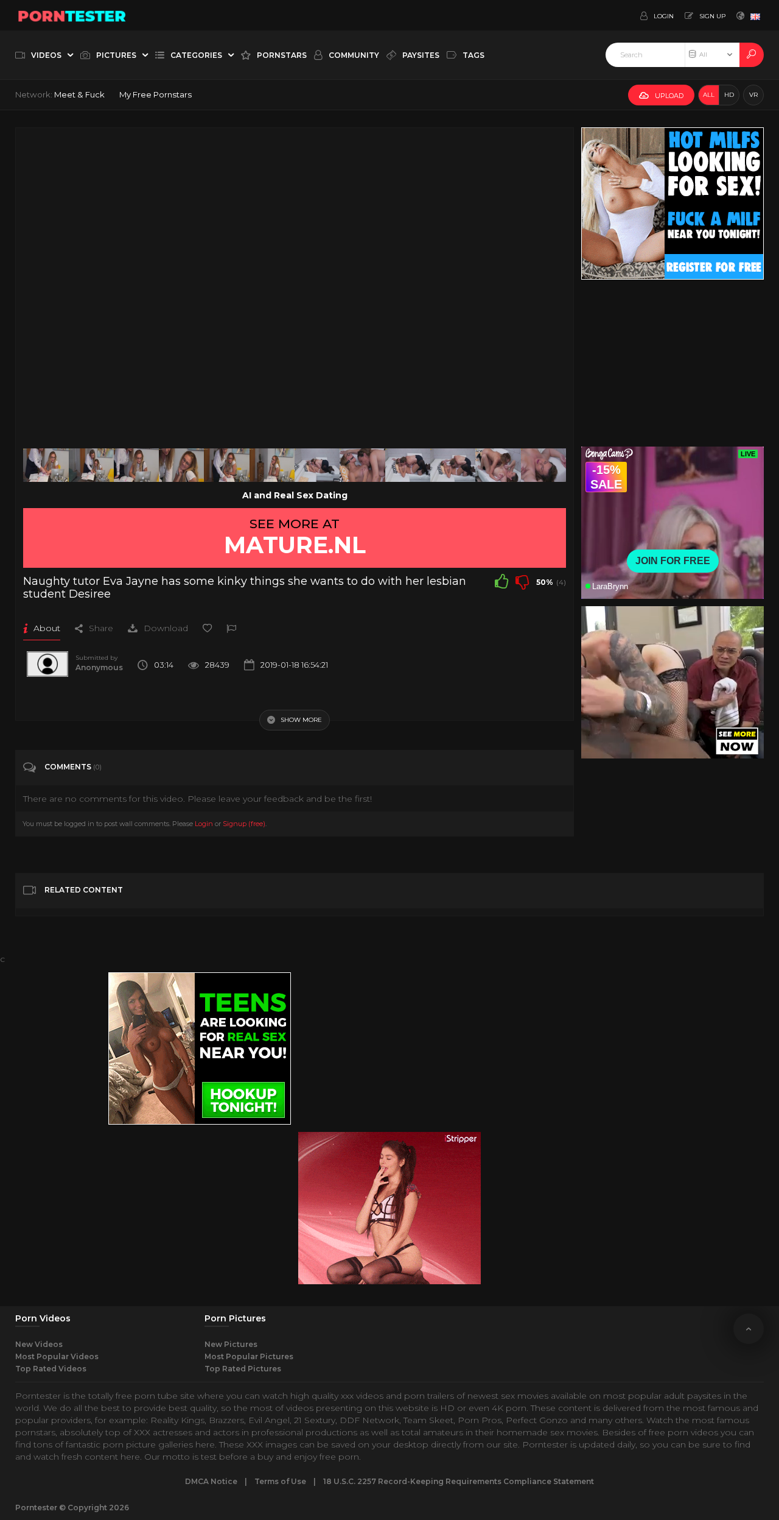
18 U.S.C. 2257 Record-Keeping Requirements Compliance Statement (458, 1481)
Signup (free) (244, 823)
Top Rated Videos (50, 1368)
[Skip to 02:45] (497, 465)
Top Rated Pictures (242, 1368)
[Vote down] (522, 581)
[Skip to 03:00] (543, 465)
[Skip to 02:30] (452, 465)
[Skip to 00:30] (91, 465)
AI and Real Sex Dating (295, 495)
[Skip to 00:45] (136, 465)
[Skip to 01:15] (226, 465)
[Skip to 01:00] (181, 465)
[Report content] (231, 628)
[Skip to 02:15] (407, 465)
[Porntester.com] (72, 15)
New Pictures (230, 1344)
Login (204, 823)
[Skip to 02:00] (362, 465)
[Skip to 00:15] (45, 465)
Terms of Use (280, 1481)
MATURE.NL (295, 545)
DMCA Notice (211, 1481)
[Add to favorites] (207, 628)
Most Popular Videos (57, 1356)
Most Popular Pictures (248, 1356)
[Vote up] (501, 581)
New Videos (39, 1344)
